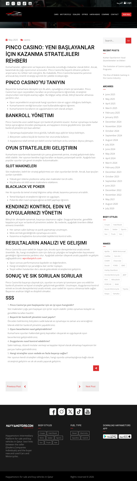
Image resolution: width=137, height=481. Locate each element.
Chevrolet (117, 261)
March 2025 (111, 108)
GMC (123, 265)
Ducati (107, 265)
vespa (106, 293)
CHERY (107, 261)
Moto (106, 229)
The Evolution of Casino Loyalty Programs (117, 68)
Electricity (84, 433)
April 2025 (110, 103)
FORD (115, 265)
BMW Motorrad (119, 251)
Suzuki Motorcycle (111, 289)
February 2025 (112, 112)
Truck (113, 234)
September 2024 (113, 135)
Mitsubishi (115, 279)
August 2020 (111, 203)
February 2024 (112, 167)
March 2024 (111, 162)
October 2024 (112, 130)
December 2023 (113, 171)
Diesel (74, 433)
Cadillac (107, 256)
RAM (117, 284)
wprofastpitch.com (31, 258)
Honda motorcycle (111, 275)
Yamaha (116, 293)
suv (105, 234)
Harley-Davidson (111, 270)
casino (27, 39)
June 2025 (110, 94)
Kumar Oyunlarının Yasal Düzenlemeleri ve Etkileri (114, 59)
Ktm (106, 279)
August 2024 (111, 140)
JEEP (124, 275)
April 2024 (110, 158)
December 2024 (113, 121)
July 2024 (109, 144)
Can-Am (117, 256)
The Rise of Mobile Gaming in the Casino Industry (116, 76)
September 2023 (113, 181)
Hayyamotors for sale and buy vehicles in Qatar (29, 476)
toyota (125, 289)
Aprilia (106, 251)
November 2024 (113, 126)
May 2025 (110, 99)
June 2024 (110, 149)
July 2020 (109, 208)
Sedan (115, 229)
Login (128, 3)
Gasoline (75, 438)
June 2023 (110, 185)
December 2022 (113, 190)
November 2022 (113, 194)
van (120, 234)
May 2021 (110, 199)
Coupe (107, 224)
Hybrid (85, 438)
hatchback (117, 224)
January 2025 (111, 117)
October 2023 (112, 176)
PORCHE (107, 284)
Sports (123, 229)
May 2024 (110, 153)
